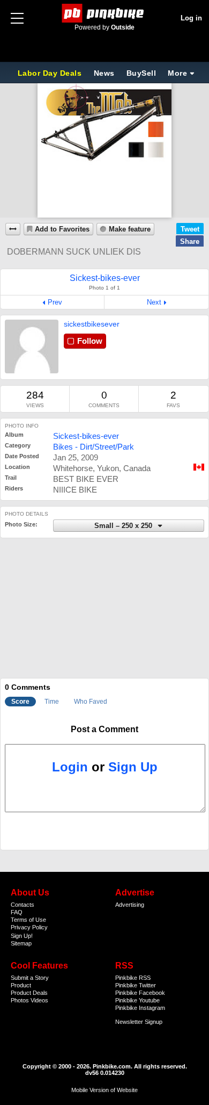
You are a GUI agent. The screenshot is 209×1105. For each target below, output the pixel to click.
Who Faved (90, 701)
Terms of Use (28, 919)
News (104, 73)
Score (20, 701)
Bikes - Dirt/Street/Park (93, 446)
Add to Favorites (62, 229)
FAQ (17, 912)
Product (21, 985)
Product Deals (29, 993)
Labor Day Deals (51, 73)
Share (189, 241)
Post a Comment (104, 729)
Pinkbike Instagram (140, 1008)
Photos (20, 1000)
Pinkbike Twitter (135, 985)
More (177, 73)
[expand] (12, 229)
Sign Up (133, 767)
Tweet (190, 229)
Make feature (130, 229)
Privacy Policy (29, 927)
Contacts (22, 904)
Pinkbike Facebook (140, 993)
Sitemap (21, 943)
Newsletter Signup (138, 1022)
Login (70, 767)
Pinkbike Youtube (137, 1000)
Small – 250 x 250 (124, 526)
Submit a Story (30, 977)
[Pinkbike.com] (104, 13)
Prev (55, 302)
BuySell (141, 73)
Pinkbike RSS (133, 977)
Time (51, 701)
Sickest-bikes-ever (86, 435)
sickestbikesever (92, 324)
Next (154, 302)
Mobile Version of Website (104, 1090)
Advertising (129, 904)
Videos (39, 1000)
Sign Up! (22, 936)
